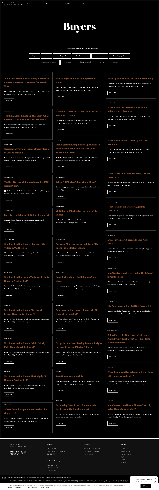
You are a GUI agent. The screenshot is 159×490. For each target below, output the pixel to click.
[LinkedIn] (53, 454)
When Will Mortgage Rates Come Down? (76, 181)
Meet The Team (125, 451)
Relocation (67, 62)
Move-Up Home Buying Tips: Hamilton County (130, 78)
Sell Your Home (126, 454)
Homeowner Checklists (48, 62)
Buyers (34, 56)
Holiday (102, 62)
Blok (69, 477)
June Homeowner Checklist (70, 376)
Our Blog (67, 4)
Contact (123, 462)
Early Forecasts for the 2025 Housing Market (26, 214)
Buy (28, 4)
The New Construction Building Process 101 (129, 305)
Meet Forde (124, 449)
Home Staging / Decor (120, 56)
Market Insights (100, 56)
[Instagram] (48, 454)
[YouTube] (51, 454)
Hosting (115, 62)
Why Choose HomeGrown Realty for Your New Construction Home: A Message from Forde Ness (27, 82)
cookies (27, 485)
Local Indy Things (62, 56)
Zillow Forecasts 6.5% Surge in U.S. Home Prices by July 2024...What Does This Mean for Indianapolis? (128, 338)
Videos (123, 460)
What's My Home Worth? (92, 449)
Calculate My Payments (91, 451)
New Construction (81, 56)
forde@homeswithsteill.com (56, 451)
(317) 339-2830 (51, 470)
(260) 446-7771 (51, 449)
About (84, 4)
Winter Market (88, 454)
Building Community (85, 62)
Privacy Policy (58, 477)
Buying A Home (126, 457)
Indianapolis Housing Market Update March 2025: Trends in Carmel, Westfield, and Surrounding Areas (78, 148)
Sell (47, 4)
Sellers (47, 56)
